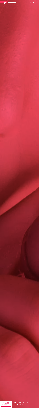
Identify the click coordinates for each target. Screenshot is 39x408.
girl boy (14, 404)
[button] (31, 2)
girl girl (3, 2)
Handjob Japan (20, 404)
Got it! (6, 406)
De (37, 1)
